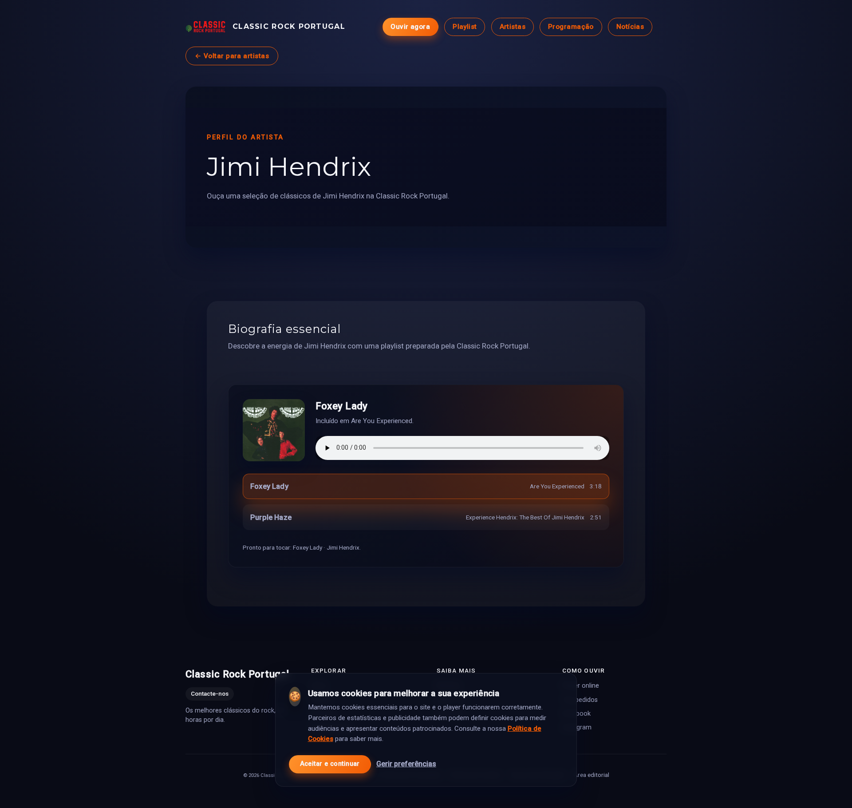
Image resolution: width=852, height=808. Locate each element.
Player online (580, 686)
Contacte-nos (210, 693)
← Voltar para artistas (232, 56)
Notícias (630, 27)
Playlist (465, 27)
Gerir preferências (406, 764)
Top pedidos (580, 700)
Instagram (577, 727)
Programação (571, 27)
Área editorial (591, 774)
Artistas (513, 27)
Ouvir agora (410, 27)
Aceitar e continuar (330, 764)
